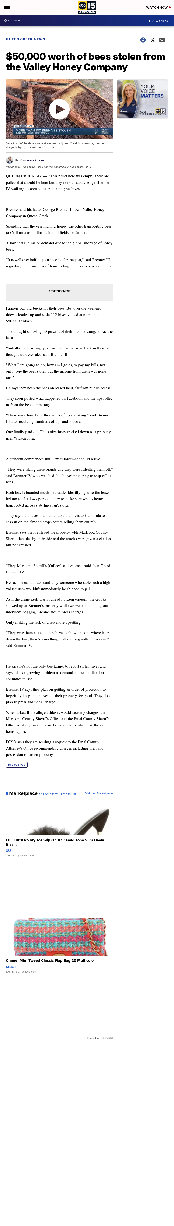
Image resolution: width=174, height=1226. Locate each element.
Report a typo (16, 764)
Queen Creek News (25, 39)
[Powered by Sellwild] (107, 1038)
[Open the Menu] (7, 7)
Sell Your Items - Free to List (57, 793)
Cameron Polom (32, 160)
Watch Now (157, 8)
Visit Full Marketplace (99, 793)
